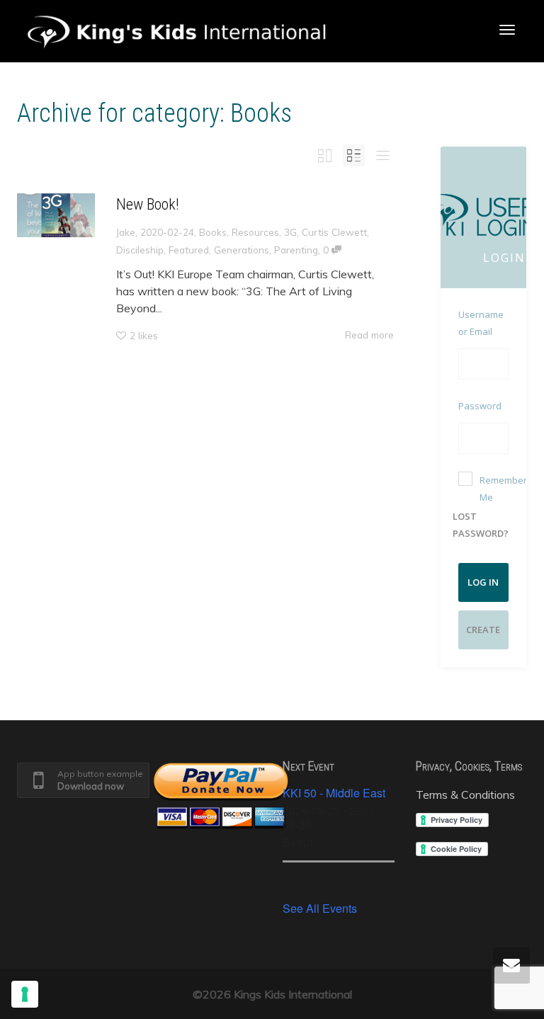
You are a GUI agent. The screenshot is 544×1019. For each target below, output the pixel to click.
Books (213, 232)
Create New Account (483, 636)
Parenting (296, 250)
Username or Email (481, 323)
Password (480, 405)
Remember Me (503, 488)
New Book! (147, 204)
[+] (56, 215)
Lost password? (481, 525)
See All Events (320, 908)
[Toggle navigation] (507, 30)
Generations (241, 250)
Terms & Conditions (465, 794)
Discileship (140, 250)
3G (290, 232)
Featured (189, 250)
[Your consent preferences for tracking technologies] (24, 994)
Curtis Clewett (334, 232)
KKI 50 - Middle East (334, 793)
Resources (255, 232)
